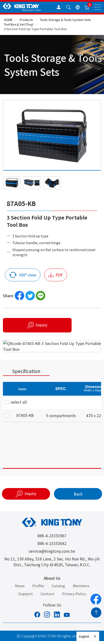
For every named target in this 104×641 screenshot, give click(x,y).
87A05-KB (25, 415)
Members (81, 585)
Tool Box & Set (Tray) (18, 24)
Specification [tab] (26, 371)
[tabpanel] (52, 425)
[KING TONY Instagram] (47, 615)
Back (78, 494)
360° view (27, 275)
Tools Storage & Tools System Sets (65, 19)
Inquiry (41, 325)
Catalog (58, 585)
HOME (8, 19)
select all (19, 402)
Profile (38, 585)
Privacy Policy (74, 593)
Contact (47, 593)
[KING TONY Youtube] (67, 615)
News (20, 585)
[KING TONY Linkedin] (57, 615)
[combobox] (87, 636)
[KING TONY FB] (37, 615)
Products (26, 19)
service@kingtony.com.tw (52, 551)
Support (25, 593)
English (84, 636)
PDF (59, 275)
